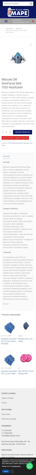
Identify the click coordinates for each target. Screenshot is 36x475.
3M (9, 143)
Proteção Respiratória (17, 143)
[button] (31, 44)
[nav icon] (6, 21)
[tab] (6, 156)
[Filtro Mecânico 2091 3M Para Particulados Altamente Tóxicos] (33, 80)
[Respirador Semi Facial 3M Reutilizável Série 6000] (30, 80)
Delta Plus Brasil (6, 336)
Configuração (16, 466)
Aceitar (6, 471)
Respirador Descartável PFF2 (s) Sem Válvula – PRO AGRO (9, 341)
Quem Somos (6, 414)
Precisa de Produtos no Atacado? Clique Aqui (15, 138)
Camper (20, 336)
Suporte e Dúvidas (7, 398)
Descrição (6, 156)
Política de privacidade (9, 419)
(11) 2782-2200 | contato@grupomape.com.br (21, 21)
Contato (4, 403)
